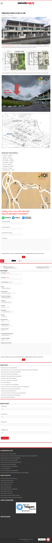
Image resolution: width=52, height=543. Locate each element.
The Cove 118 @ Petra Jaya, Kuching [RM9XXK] (10, 384)
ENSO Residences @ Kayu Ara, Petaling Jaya (9, 489)
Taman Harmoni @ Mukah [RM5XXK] (8, 397)
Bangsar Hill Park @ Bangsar (6, 486)
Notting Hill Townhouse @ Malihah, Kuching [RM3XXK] (11, 376)
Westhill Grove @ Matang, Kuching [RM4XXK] (9, 374)
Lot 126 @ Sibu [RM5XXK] (6, 382)
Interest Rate (3, 422)
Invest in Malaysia (6, 475)
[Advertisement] (26, 9)
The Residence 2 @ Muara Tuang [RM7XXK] (9, 380)
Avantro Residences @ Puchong (7, 493)
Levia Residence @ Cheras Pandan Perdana (9, 478)
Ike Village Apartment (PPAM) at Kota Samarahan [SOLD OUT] (42, 267)
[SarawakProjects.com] (26, 3)
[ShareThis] (26, 541)
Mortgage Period (4, 429)
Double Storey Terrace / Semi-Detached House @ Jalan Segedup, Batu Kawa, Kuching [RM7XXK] (19, 369)
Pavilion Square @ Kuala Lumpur (7, 482)
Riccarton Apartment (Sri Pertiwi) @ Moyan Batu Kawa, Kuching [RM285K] (15, 386)
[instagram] (27, 541)
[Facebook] (25, 541)
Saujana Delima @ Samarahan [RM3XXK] (8, 378)
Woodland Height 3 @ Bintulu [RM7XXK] (8, 390)
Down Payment (4, 414)
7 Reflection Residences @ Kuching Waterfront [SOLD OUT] (10, 267)
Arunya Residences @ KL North (6, 491)
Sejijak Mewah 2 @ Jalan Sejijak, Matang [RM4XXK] (10, 388)
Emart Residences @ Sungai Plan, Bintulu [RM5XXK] (10, 395)
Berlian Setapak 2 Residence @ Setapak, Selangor (10, 495)
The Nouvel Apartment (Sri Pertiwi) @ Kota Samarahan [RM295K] (13, 393)
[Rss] (24, 541)
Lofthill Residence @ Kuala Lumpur (7, 480)
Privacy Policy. (41, 253)
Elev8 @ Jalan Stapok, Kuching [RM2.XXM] (9, 367)
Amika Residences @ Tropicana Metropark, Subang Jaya (11, 497)
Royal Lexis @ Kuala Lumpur (6, 484)
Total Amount (4, 406)
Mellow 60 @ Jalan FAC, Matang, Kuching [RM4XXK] (10, 371)
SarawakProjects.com (7, 451)
